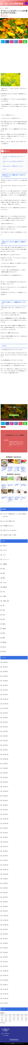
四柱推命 (5, 587)
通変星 (4, 628)
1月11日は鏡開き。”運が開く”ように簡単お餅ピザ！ (4, 469)
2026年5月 (5, 676)
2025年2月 (5, 745)
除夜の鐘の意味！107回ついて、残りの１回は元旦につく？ (10, 469)
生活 (4, 614)
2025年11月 (5, 703)
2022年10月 (5, 823)
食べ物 (4, 647)
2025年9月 (5, 713)
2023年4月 (5, 805)
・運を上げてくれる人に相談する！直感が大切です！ (13, 162)
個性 (4, 573)
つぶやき (5, 550)
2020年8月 (5, 878)
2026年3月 (5, 685)
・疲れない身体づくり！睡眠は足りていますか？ (13, 166)
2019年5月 (5, 947)
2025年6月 (5, 726)
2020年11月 (5, 869)
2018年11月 (5, 975)
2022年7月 (5, 832)
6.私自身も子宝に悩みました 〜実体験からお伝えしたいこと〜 (10, 499)
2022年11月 (5, 818)
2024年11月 (5, 754)
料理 (4, 610)
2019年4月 (5, 952)
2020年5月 (5, 892)
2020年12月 (5, 865)
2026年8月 (5, 662)
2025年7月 (5, 722)
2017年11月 (5, 993)
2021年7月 (5, 846)
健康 (4, 578)
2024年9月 (5, 763)
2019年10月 (5, 924)
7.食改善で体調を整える (4, 498)
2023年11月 (5, 791)
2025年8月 (5, 717)
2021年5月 (5, 851)
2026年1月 (5, 694)
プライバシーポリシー (14, 1039)
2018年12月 (5, 970)
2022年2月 (5, 837)
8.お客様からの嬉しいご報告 (23, 485)
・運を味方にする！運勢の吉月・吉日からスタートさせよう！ (14, 157)
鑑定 (4, 637)
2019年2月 (5, 961)
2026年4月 (5, 680)
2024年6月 (5, 772)
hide (8, 151)
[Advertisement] (14, 58)
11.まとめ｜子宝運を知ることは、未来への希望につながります (4, 486)
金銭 (4, 633)
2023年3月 (5, 809)
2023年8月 (5, 795)
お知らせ (5, 545)
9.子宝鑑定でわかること (17, 485)
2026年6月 (5, 671)
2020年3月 (5, 901)
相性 (4, 619)
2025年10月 (5, 708)
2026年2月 (5, 690)
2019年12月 (5, 915)
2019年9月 (5, 929)
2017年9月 (5, 1003)
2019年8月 (5, 934)
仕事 (4, 568)
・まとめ (4, 169)
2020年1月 (5, 911)
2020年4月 (5, 897)
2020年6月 (5, 888)
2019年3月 (5, 957)
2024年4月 (5, 782)
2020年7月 (5, 883)
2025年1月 (5, 749)
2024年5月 (5, 777)
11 (14, 1017)
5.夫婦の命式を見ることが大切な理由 (17, 498)
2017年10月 (5, 998)
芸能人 (4, 624)
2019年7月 (5, 938)
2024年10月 (5, 759)
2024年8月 (5, 768)
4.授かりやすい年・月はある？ (23, 498)
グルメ (4, 554)
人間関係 (5, 564)
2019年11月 (5, 920)
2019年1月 (5, 966)
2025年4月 (5, 736)
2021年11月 (5, 842)
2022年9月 (5, 828)
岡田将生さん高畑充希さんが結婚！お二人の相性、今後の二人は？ (23, 469)
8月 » (4, 1022)
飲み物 (4, 651)
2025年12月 (5, 699)
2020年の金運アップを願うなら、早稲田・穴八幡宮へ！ (17, 469)
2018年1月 (5, 984)
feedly (14, 415)
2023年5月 (5, 800)
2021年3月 (5, 855)
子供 (4, 591)
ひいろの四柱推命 (14, 3)
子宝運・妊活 (6, 601)
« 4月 (1, 1022)
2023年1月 (5, 814)
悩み (4, 605)
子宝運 (4, 596)
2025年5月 (5, 731)
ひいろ (6, 440)
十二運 (4, 582)
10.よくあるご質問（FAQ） (10, 485)
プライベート (6, 559)
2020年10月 (5, 874)
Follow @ (14, 410)
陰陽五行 (3, 426)
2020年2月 (5, 906)
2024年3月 (5, 786)
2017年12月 (5, 989)
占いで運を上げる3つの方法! (6, 1034)
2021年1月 (5, 860)
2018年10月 (5, 980)
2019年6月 (5, 943)
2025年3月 (5, 740)
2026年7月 (5, 667)
